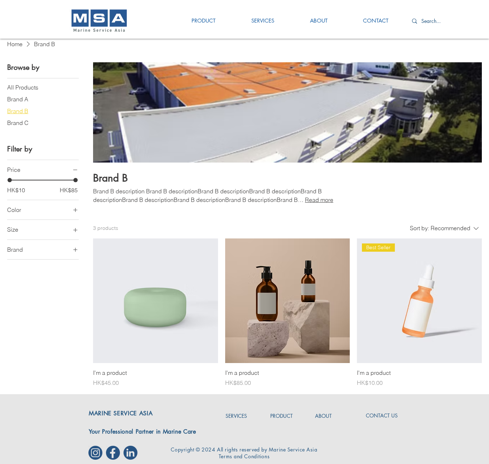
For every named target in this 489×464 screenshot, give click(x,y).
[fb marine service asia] (113, 453)
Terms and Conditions (244, 456)
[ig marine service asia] (95, 453)
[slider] (9, 180)
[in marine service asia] (130, 453)
